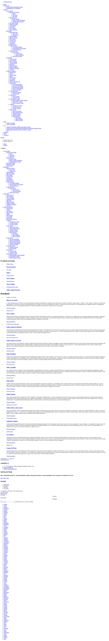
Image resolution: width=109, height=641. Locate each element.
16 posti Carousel (16, 107)
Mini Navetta (12, 77)
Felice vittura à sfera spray (15, 407)
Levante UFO (12, 40)
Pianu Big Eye (12, 44)
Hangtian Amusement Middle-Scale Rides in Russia (19, 127)
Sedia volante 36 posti (13, 290)
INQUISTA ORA (5, 478)
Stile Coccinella (19, 120)
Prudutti (5, 9)
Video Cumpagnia (11, 124)
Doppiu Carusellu (13, 24)
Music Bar (11, 64)
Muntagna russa (13, 17)
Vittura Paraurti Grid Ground (19, 48)
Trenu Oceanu (18, 53)
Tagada (11, 73)
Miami (11, 76)
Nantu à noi (6, 5)
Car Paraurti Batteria (17, 47)
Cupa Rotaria (12, 95)
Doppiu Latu (15, 35)
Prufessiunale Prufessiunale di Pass (15, 7)
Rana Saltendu (15, 93)
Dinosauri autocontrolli (17, 87)
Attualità (6, 132)
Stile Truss (14, 15)
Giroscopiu (12, 43)
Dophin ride (12, 80)
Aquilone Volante (16, 113)
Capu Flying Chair (16, 111)
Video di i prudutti (11, 123)
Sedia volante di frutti (17, 112)
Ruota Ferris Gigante (14, 12)
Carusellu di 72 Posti (17, 105)
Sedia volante (12, 109)
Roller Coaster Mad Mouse (18, 20)
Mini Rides (9, 31)
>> (8, 458)
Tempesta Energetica (14, 68)
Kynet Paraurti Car (16, 49)
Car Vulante (12, 79)
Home (5, 4)
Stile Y (14, 13)
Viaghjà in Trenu (13, 51)
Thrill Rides (9, 57)
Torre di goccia (13, 59)
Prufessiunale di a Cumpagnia (13, 8)
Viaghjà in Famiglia (11, 71)
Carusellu (11, 104)
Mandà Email (4, 493)
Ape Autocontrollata (17, 84)
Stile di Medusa (19, 119)
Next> (6, 458)
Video (5, 121)
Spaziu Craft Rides (16, 89)
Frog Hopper (12, 41)
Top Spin (11, 69)
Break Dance (12, 72)
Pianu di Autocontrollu (17, 88)
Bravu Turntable (13, 29)
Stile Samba (18, 117)
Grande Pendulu (13, 63)
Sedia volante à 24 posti (14, 340)
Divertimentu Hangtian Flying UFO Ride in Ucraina (19, 129)
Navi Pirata (12, 27)
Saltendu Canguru (16, 92)
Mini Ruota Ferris (13, 32)
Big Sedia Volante (13, 23)
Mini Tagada (12, 39)
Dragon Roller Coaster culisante (19, 100)
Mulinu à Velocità (13, 67)
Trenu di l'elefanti (19, 55)
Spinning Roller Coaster (18, 21)
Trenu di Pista (15, 52)
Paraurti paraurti (13, 45)
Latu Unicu (15, 33)
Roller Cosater (15, 19)
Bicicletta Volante (16, 115)
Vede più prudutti (11, 308)
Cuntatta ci (6, 135)
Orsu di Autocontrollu (17, 85)
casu (8, 131)
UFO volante (12, 28)
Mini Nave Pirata (13, 37)
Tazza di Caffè (15, 96)
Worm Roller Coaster (17, 101)
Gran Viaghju (10, 11)
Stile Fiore (14, 16)
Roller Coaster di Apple (18, 103)
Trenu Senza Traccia (17, 56)
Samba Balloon (16, 116)
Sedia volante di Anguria (14, 327)
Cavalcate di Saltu (13, 91)
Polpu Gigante (12, 75)
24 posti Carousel (16, 108)
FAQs (5, 133)
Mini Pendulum (13, 36)
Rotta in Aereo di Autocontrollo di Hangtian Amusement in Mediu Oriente (24, 128)
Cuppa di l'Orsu (16, 97)
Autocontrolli (12, 83)
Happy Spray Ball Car (14, 81)
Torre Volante (12, 25)
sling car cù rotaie (12, 300)
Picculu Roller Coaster (14, 99)
